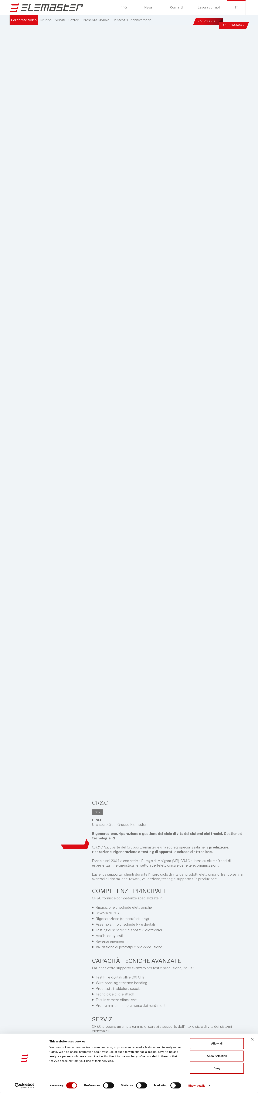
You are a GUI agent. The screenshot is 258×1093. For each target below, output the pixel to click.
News (148, 7)
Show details (196, 1085)
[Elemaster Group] (46, 7)
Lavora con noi (208, 7)
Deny (216, 1068)
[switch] (108, 1085)
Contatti (176, 7)
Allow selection (217, 1056)
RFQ (124, 7)
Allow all (216, 1043)
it (236, 7)
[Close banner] (252, 1039)
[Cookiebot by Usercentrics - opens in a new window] (24, 1085)
